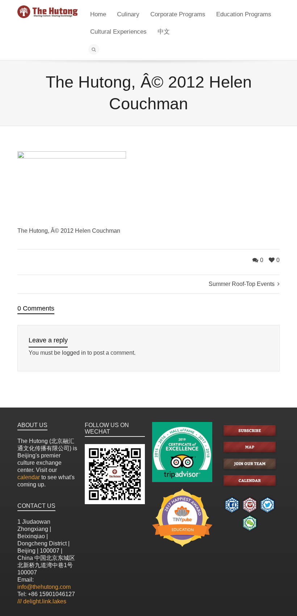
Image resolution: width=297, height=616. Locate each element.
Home (98, 14)
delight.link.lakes (41, 601)
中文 (164, 31)
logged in (74, 353)
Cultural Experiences (118, 31)
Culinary (128, 14)
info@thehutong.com (44, 587)
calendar (28, 477)
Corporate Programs (177, 14)
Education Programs (243, 14)
